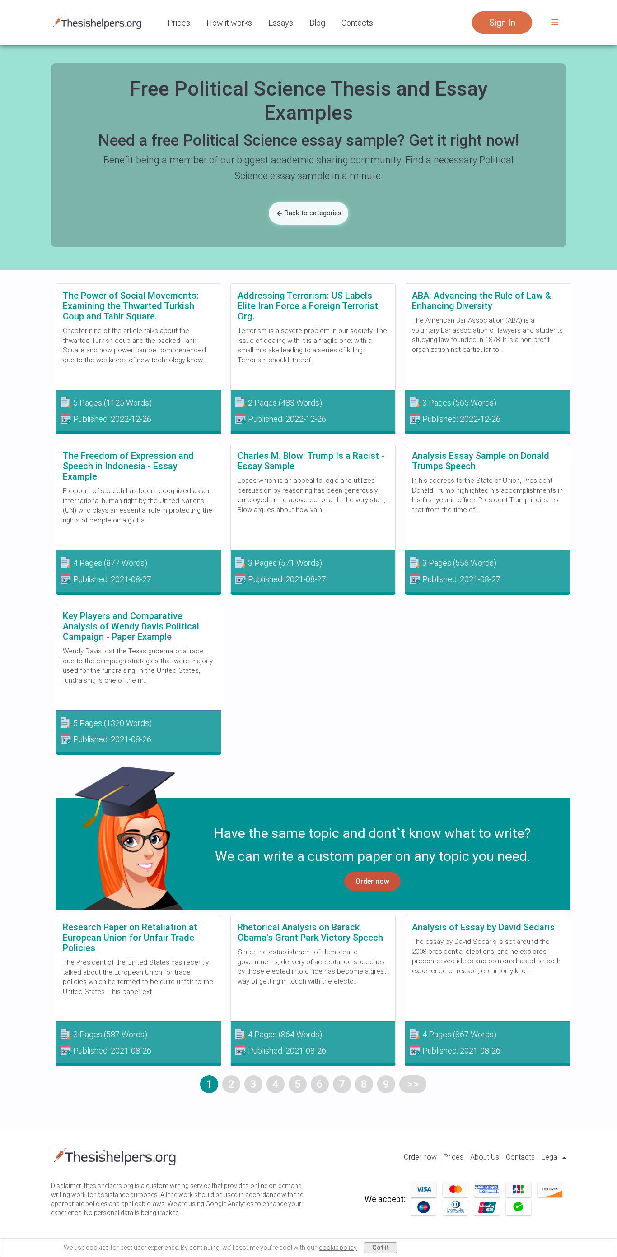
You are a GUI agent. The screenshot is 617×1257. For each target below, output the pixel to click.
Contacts (357, 23)
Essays (280, 23)
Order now (372, 881)
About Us (484, 1157)
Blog (317, 23)
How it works (229, 23)
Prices (179, 23)
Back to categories (313, 213)
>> (413, 1084)
